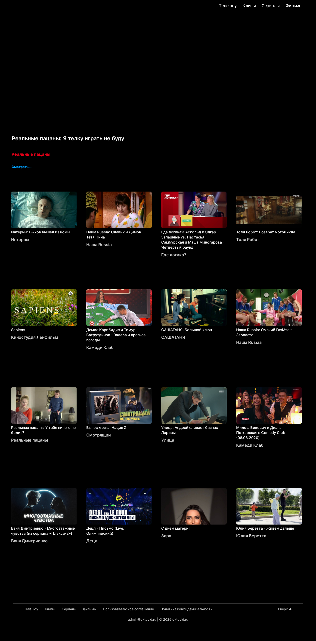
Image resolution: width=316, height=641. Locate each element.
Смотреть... (21, 167)
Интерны (20, 239)
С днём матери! (175, 528)
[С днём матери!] (194, 506)
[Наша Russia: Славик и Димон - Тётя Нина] (119, 210)
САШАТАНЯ (173, 337)
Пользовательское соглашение (128, 609)
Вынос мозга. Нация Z (106, 427)
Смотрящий (98, 435)
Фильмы (293, 5)
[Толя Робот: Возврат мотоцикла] (269, 210)
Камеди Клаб (100, 347)
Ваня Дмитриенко (29, 540)
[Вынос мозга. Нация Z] (119, 405)
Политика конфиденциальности (187, 609)
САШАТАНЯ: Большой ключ (186, 329)
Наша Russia (99, 244)
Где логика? (173, 254)
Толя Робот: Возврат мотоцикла (265, 232)
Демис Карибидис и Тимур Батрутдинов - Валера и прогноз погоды (116, 334)
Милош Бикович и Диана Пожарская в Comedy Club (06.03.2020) (260, 432)
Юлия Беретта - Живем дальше (265, 528)
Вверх (283, 609)
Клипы (249, 5)
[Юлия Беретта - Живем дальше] (269, 506)
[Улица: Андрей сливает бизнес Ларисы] (194, 405)
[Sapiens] (44, 307)
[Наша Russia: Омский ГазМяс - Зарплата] (269, 307)
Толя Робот (247, 239)
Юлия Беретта (251, 535)
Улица (167, 440)
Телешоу (228, 5)
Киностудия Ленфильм (34, 337)
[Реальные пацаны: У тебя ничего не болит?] (44, 405)
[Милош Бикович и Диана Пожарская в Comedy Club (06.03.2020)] (269, 405)
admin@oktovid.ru (142, 619)
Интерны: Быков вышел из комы (40, 232)
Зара (166, 535)
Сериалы (271, 5)
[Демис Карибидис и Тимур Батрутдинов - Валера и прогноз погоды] (119, 307)
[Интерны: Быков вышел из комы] (44, 210)
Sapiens (18, 329)
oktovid (27, 6)
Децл (91, 540)
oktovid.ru (180, 619)
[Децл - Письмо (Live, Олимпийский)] (119, 506)
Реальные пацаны (31, 154)
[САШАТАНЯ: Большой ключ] (194, 307)
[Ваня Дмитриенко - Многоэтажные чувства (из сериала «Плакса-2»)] (44, 506)
